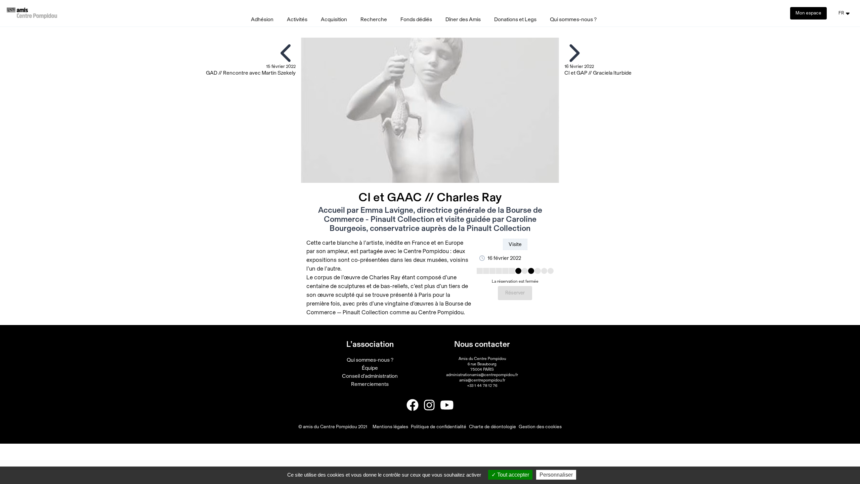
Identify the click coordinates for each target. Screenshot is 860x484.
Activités (297, 19)
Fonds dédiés (416, 19)
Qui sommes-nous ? (573, 19)
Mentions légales (390, 427)
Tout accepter (512, 475)
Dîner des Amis (463, 19)
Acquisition (334, 19)
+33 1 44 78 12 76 (482, 386)
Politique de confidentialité (438, 427)
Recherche (373, 19)
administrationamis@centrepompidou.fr (482, 375)
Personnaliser (556, 475)
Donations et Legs (515, 19)
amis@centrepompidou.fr (482, 380)
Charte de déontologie (492, 427)
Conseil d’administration (370, 376)
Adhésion (262, 19)
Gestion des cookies (540, 427)
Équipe (370, 368)
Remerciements (370, 384)
